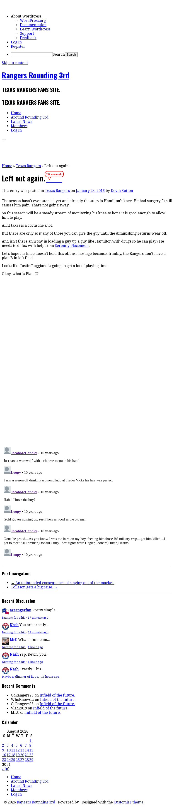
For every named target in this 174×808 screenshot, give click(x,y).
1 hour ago (35, 647)
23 (4, 760)
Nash (14, 625)
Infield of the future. (57, 695)
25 (13, 760)
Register (18, 46)
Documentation (33, 25)
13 (22, 750)
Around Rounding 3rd (29, 117)
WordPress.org (33, 20)
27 (22, 760)
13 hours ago (50, 676)
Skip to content (15, 63)
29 (31, 760)
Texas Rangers (28, 166)
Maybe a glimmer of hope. (20, 676)
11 (13, 750)
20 (22, 755)
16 (4, 755)
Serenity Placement (72, 245)
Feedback (28, 38)
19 (18, 755)
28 (27, 760)
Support (27, 33)
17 (9, 755)
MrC (13, 639)
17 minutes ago (38, 617)
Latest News (21, 121)
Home (16, 113)
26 (18, 760)
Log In (16, 42)
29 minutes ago (38, 632)
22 (31, 755)
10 (9, 750)
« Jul (5, 769)
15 (31, 750)
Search (59, 54)
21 (27, 755)
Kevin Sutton (122, 190)
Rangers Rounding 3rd (35, 75)
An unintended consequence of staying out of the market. (62, 583)
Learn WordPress (35, 29)
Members (19, 126)
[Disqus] (87, 380)
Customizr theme (128, 802)
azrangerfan (20, 610)
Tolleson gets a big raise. (34, 587)
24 (9, 760)
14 (27, 750)
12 (18, 750)
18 (13, 755)
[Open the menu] (3, 139)
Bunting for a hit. (14, 617)
